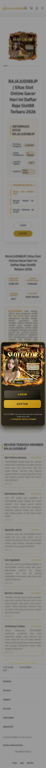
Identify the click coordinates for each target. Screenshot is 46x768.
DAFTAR (22, 404)
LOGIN (22, 394)
